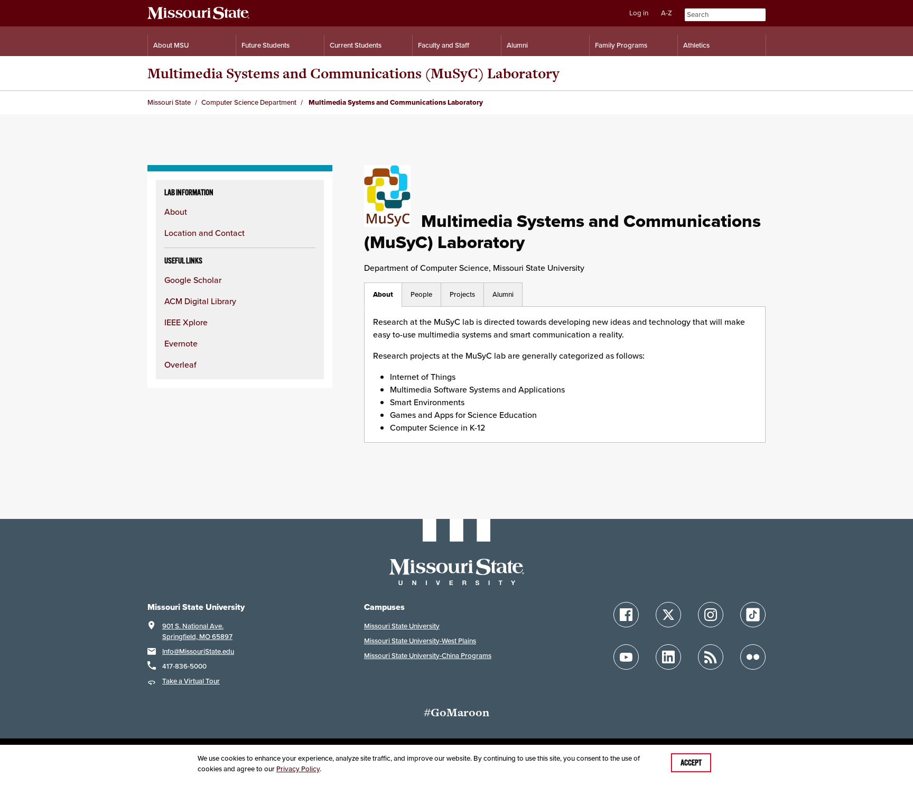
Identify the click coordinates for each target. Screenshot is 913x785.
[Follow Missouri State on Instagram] (710, 614)
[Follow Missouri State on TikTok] (753, 614)
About (175, 211)
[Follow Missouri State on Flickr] (753, 657)
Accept (691, 763)
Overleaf (180, 364)
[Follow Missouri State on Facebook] (626, 614)
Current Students (355, 45)
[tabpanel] (565, 374)
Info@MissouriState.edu (198, 651)
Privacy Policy (298, 769)
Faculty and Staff (443, 45)
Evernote (181, 343)
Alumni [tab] (503, 294)
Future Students (265, 45)
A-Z (666, 13)
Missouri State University (402, 626)
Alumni (517, 45)
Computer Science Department (248, 102)
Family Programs (621, 45)
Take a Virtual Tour (191, 681)
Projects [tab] (462, 294)
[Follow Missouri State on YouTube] (626, 657)
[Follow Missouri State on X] (668, 614)
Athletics (696, 45)
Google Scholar (192, 280)
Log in (638, 13)
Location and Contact (204, 233)
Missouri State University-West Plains (420, 641)
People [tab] (421, 294)
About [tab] (383, 294)
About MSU (171, 45)
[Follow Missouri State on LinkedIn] (668, 657)
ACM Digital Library (200, 301)
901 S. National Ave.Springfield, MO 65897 (197, 631)
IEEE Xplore (186, 322)
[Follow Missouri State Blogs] (710, 657)
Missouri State (169, 102)
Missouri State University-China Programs (427, 656)
